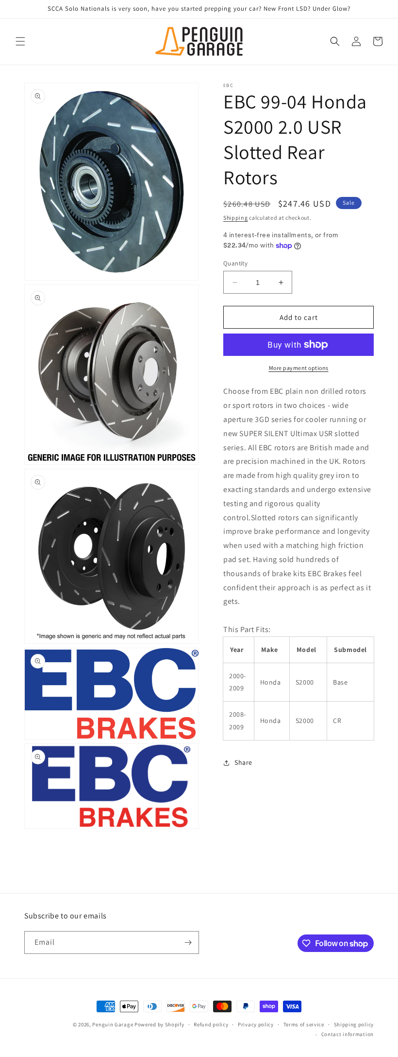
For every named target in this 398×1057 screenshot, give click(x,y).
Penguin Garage (112, 1024)
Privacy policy (256, 1024)
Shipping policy (354, 1024)
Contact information (347, 1034)
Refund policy (211, 1024)
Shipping (235, 217)
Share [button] (243, 762)
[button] (20, 41)
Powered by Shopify (159, 1024)
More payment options (299, 367)
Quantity (235, 263)
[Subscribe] (188, 942)
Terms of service (303, 1024)
